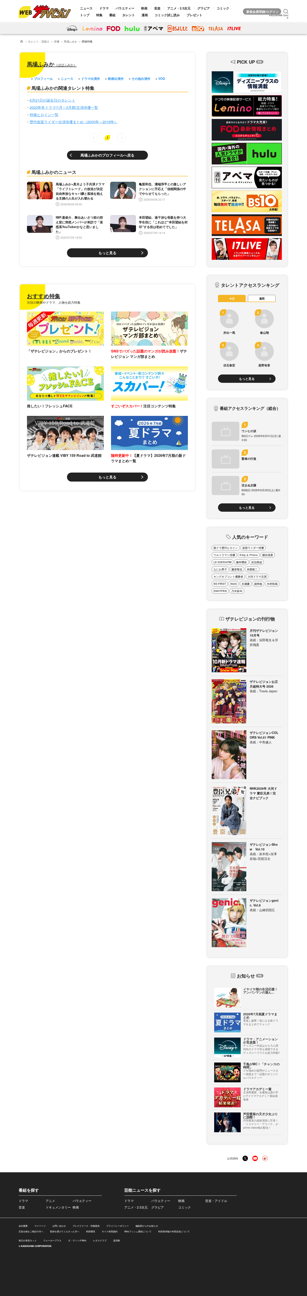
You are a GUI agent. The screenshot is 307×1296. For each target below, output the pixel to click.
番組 (112, 14)
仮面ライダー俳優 (253, 547)
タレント (128, 14)
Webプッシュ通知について (137, 1231)
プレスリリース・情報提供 (86, 1226)
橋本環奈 (241, 562)
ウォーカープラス (52, 1240)
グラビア (203, 8)
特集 (99, 14)
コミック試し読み (167, 14)
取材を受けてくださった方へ (64, 1231)
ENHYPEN (220, 591)
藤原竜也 (236, 569)
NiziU (233, 583)
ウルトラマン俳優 (224, 555)
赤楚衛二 (252, 569)
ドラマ (104, 8)
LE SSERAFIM (222, 562)
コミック (223, 8)
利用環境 (90, 1231)
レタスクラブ (100, 1240)
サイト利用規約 (110, 1231)
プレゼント (194, 14)
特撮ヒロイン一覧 (44, 114)
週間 (262, 298)
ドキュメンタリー (58, 1207)
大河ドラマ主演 (257, 576)
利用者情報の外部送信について (174, 1231)
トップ (84, 14)
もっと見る (107, 252)
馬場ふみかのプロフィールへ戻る (107, 155)
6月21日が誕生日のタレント (52, 100)
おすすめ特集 (43, 296)
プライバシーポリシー (117, 1226)
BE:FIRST (220, 583)
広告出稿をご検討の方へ (31, 1231)
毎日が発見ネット (28, 1240)
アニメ (50, 1200)
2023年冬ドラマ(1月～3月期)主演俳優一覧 (64, 107)
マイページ (40, 1226)
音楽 (157, 8)
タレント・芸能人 (38, 41)
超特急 (258, 583)
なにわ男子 (220, 569)
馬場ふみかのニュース (53, 172)
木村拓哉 (272, 583)
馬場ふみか (70, 41)
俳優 (56, 41)
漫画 (145, 14)
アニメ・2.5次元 (179, 8)
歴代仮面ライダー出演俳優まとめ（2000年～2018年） (74, 121)
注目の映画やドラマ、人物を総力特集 (53, 302)
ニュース (86, 8)
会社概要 (23, 1226)
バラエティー (125, 8)
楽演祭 (116, 1240)
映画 (144, 8)
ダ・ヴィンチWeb (77, 1240)
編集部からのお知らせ (147, 1226)
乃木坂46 (236, 591)
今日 (232, 298)
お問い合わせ (59, 1226)
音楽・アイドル (216, 1200)
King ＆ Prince (249, 555)
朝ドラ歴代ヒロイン (226, 547)
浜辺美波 (256, 562)
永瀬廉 (246, 583)
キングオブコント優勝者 (228, 576)
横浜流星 (267, 555)
